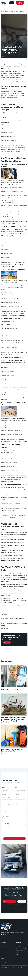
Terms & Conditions (6, 963)
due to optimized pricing (11, 147)
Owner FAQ (18, 952)
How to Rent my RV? (20, 950)
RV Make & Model (6, 802)
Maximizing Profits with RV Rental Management (14, 11)
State (16, 809)
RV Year (17, 802)
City (3, 809)
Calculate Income (20, 3)
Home (2, 945)
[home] (4, 3)
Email (16, 787)
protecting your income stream (9, 347)
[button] (26, 2)
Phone (4, 794)
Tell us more (5, 823)
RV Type (17, 794)
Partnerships (4, 946)
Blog (1, 11)
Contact (11, 2)
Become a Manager (5, 948)
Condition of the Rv (7, 816)
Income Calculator (19, 946)
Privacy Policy (4, 961)
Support (17, 954)
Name (3, 787)
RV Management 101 (20, 948)
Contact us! (7, 642)
